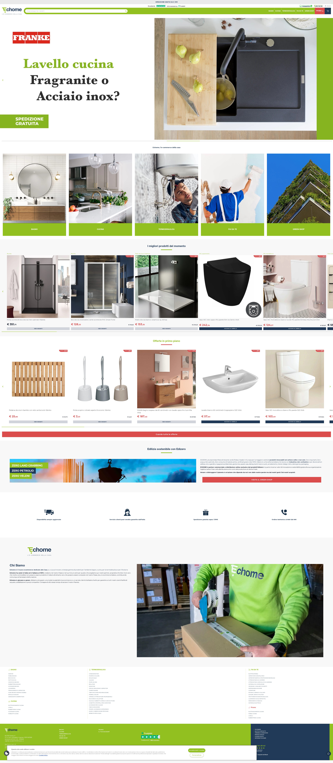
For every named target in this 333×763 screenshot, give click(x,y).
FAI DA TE (62, 736)
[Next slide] (330, 80)
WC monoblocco (268, 253)
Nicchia (9, 253)
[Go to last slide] (2, 291)
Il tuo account (104, 731)
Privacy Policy (259, 734)
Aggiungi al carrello (230, 328)
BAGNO (61, 729)
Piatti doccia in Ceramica (142, 253)
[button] (6, 753)
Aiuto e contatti (260, 731)
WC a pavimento (204, 253)
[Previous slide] (2, 80)
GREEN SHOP (63, 738)
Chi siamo (257, 729)
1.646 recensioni (258, 749)
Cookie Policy (259, 736)
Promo (101, 729)
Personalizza (196, 755)
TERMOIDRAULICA (65, 734)
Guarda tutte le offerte (166, 434)
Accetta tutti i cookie (196, 750)
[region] (132, 752)
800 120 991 (291, 519)
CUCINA (61, 731)
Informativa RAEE (260, 738)
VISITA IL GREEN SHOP (261, 480)
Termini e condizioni (261, 733)
